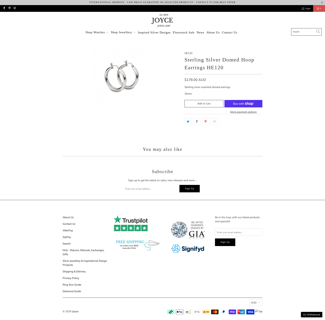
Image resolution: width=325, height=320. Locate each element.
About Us (68, 217)
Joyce (75, 311)
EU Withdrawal (311, 314)
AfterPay (68, 230)
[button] (97, 32)
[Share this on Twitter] (188, 121)
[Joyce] (162, 21)
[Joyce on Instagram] (14, 8)
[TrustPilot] (130, 230)
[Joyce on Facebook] (4, 8)
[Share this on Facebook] (197, 121)
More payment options (243, 111)
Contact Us (69, 223)
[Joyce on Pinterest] (9, 8)
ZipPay (67, 237)
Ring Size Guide (72, 284)
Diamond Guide (72, 291)
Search (67, 243)
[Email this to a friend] (214, 121)
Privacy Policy (71, 278)
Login (308, 8)
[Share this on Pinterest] (205, 121)
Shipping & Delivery (74, 271)
